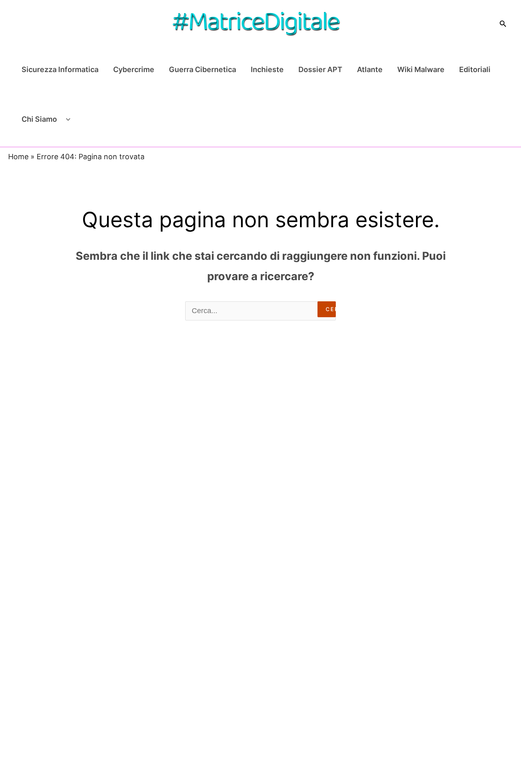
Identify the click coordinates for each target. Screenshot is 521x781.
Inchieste (267, 69)
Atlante (370, 69)
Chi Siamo (39, 119)
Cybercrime (133, 69)
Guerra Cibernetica (202, 69)
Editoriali (474, 69)
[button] (503, 24)
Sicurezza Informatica (60, 69)
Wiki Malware (420, 69)
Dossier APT (320, 69)
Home (18, 156)
